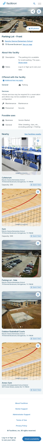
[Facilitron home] (10, 5)
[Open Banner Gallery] (21, 20)
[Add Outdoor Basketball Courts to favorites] (38, 294)
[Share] (33, 11)
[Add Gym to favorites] (38, 192)
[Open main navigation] (39, 3)
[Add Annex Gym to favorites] (38, 345)
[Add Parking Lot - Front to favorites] (39, 11)
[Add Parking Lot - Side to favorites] (38, 243)
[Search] (34, 4)
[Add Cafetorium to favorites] (38, 140)
